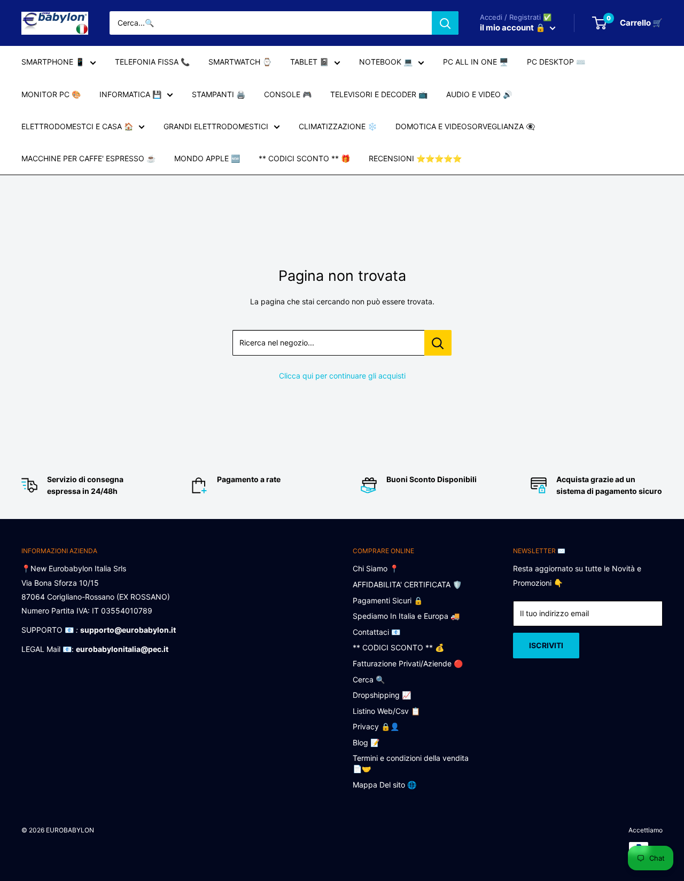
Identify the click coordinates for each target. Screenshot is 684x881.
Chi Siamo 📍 (376, 568)
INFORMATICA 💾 (130, 94)
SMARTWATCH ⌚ (239, 61)
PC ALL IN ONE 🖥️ (475, 61)
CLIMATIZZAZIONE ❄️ (338, 126)
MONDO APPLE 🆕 (207, 158)
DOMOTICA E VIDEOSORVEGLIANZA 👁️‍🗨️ (465, 126)
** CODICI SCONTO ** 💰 (398, 647)
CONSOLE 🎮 (288, 94)
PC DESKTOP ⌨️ (556, 61)
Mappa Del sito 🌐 (384, 784)
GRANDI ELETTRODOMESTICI (216, 126)
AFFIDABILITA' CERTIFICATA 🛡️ (407, 584)
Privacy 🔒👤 (376, 726)
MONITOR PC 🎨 (51, 94)
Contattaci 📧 (376, 631)
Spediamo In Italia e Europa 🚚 (406, 615)
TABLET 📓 (309, 61)
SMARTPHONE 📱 (52, 61)
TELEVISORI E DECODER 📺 (379, 94)
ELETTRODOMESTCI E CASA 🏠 (77, 126)
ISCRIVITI (546, 645)
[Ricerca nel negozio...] (438, 343)
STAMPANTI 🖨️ (218, 94)
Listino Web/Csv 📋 (386, 710)
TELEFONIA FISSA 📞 (152, 61)
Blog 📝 (366, 742)
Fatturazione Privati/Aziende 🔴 (408, 663)
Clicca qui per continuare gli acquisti (342, 375)
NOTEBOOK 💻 (386, 61)
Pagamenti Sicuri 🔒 (388, 600)
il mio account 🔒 (513, 27)
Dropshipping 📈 (382, 694)
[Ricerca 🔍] (445, 23)
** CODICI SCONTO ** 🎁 (304, 158)
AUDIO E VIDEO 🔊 (479, 94)
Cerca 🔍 (369, 679)
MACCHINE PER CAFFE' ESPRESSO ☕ (88, 158)
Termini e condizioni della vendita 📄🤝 (411, 763)
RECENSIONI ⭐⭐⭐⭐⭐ (415, 158)
